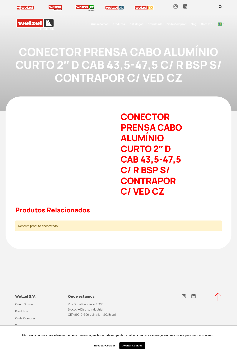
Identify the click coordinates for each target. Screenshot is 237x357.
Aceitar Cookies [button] (132, 345)
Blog (193, 24)
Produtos (119, 24)
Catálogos (136, 24)
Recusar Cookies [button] (105, 345)
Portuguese (220, 24)
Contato (206, 24)
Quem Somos (99, 24)
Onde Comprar (176, 24)
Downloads (155, 24)
